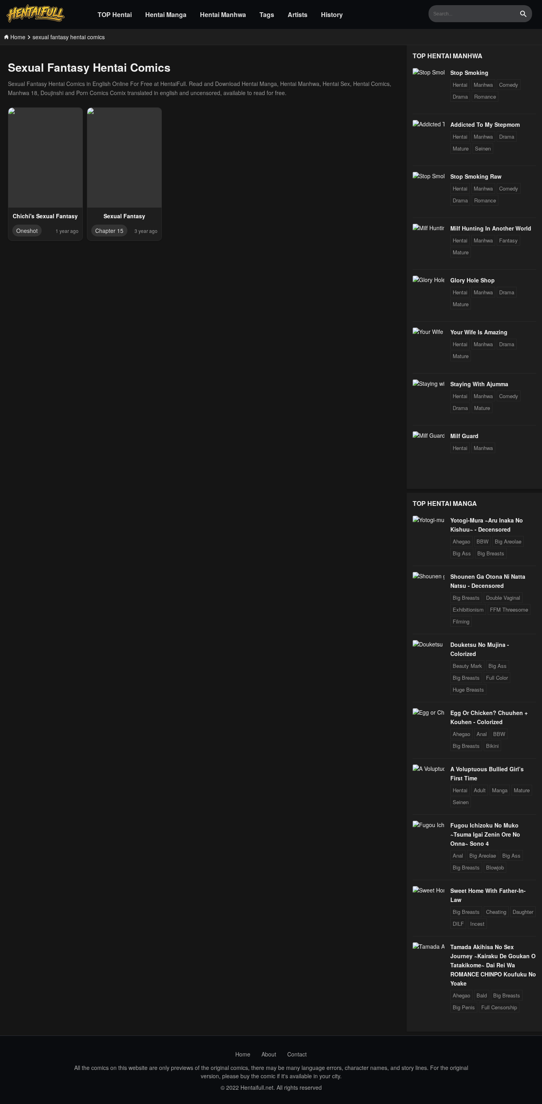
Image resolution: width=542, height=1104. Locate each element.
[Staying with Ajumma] (428, 383)
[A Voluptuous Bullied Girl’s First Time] (428, 768)
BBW (482, 541)
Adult (480, 790)
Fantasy (508, 240)
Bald (482, 995)
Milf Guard (464, 436)
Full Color (497, 677)
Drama (460, 96)
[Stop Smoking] (428, 72)
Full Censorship (499, 1007)
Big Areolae (508, 541)
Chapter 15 (109, 231)
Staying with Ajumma (479, 384)
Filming (461, 621)
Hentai (460, 84)
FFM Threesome (509, 609)
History (332, 14)
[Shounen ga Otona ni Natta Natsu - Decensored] (428, 576)
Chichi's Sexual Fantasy (45, 216)
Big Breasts (490, 553)
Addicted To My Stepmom (485, 124)
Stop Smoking (469, 72)
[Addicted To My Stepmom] (428, 124)
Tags (266, 14)
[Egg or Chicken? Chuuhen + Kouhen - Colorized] (428, 712)
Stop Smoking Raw (476, 176)
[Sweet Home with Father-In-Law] (428, 890)
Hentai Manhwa (223, 14)
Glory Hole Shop (472, 280)
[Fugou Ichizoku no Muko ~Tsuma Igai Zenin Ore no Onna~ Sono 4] (428, 825)
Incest (477, 923)
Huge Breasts (468, 689)
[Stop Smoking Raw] (428, 176)
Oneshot (27, 231)
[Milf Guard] (428, 435)
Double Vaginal (503, 597)
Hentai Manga (165, 14)
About (268, 1054)
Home (242, 1054)
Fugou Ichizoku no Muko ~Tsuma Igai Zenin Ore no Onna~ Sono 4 (485, 834)
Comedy (508, 84)
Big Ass (462, 553)
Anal (482, 734)
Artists (298, 14)
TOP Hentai (115, 14)
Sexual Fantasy (124, 216)
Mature (461, 148)
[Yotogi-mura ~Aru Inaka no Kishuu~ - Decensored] (428, 520)
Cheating (496, 911)
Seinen (483, 148)
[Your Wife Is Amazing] (428, 332)
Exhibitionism (468, 609)
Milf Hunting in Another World (490, 228)
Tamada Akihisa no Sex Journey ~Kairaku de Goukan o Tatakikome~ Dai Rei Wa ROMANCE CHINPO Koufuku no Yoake (493, 965)
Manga (499, 790)
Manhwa (483, 84)
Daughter (523, 911)
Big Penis (464, 1007)
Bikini (492, 745)
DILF (458, 923)
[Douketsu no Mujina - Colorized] (428, 644)
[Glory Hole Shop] (428, 280)
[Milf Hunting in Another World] (428, 228)
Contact (297, 1054)
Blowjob (495, 867)
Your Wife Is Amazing (478, 332)
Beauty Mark (467, 665)
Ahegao (461, 541)
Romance (485, 96)
